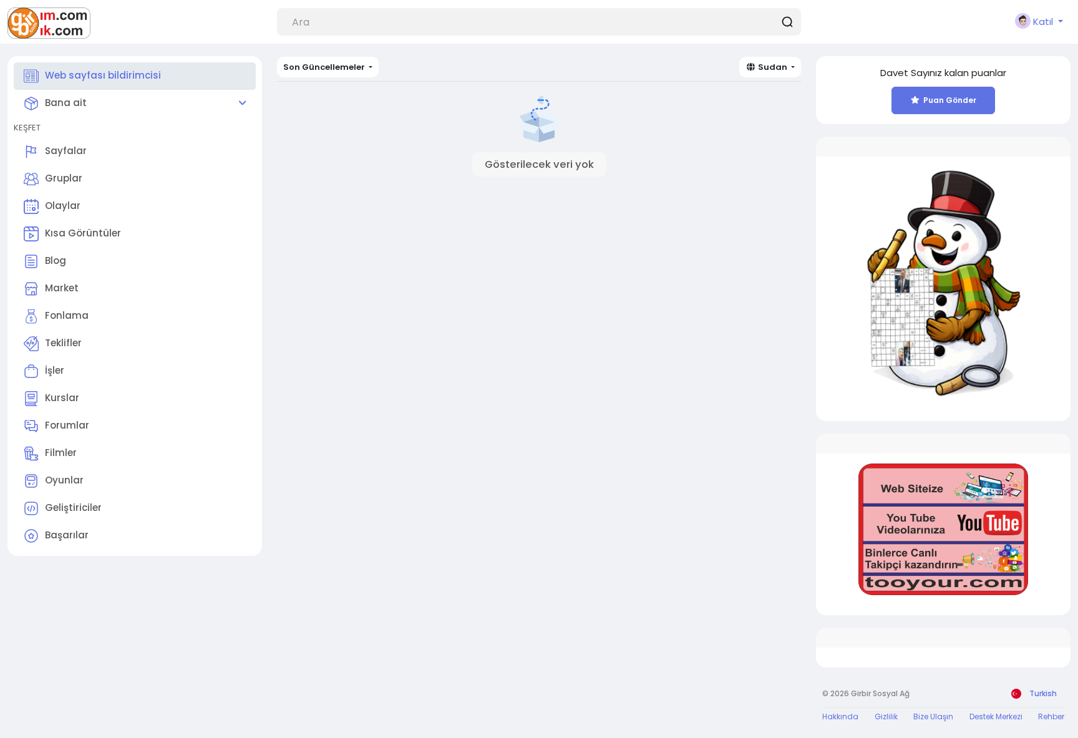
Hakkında (840, 716)
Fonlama (67, 315)
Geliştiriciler (73, 507)
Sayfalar (66, 150)
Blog (55, 260)
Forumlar (67, 425)
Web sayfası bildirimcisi (103, 75)
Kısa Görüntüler (83, 233)
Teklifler (63, 342)
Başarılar (67, 534)
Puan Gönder (949, 100)
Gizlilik (886, 716)
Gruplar (63, 178)
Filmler (61, 452)
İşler (54, 370)
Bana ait (66, 102)
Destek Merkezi (995, 716)
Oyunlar (64, 480)
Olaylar (62, 205)
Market (62, 287)
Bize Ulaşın (933, 716)
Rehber (1051, 716)
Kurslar (62, 397)
